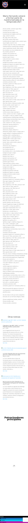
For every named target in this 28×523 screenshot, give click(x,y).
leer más (5, 343)
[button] (2, 516)
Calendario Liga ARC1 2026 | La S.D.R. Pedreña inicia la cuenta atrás (13, 326)
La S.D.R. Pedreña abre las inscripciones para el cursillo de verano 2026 (14, 354)
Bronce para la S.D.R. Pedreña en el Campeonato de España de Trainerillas (13, 382)
